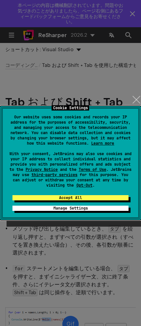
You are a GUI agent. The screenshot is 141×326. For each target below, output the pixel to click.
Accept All (70, 197)
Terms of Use (92, 169)
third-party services (54, 174)
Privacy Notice (42, 169)
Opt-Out (84, 185)
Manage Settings (70, 208)
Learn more (102, 143)
